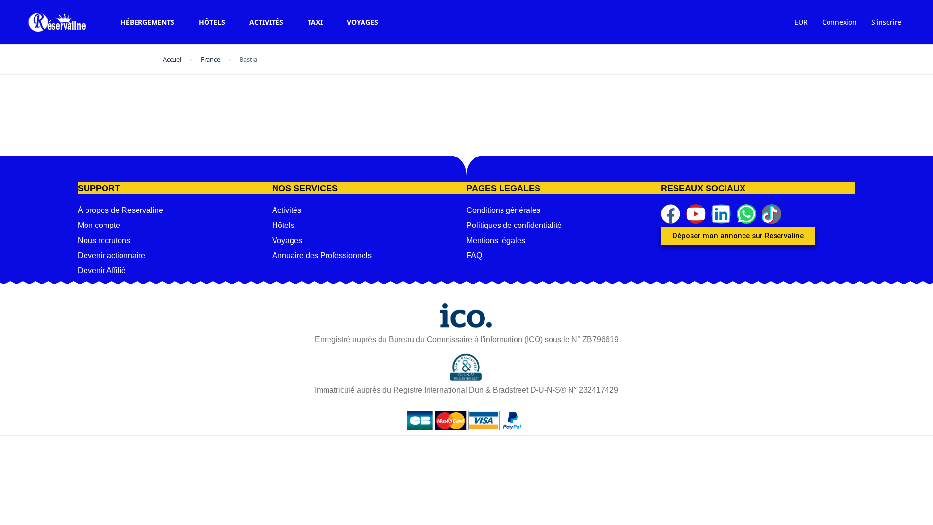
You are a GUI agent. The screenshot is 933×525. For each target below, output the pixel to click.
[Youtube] (696, 214)
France (210, 59)
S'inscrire (886, 22)
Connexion (839, 22)
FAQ (474, 255)
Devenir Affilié (102, 270)
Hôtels (212, 22)
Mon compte (99, 225)
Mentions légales (495, 240)
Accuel (172, 59)
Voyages (362, 22)
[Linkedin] (721, 214)
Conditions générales (503, 210)
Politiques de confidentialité (514, 225)
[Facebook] (670, 214)
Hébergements (147, 22)
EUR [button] (801, 22)
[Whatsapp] (746, 214)
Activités (266, 22)
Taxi (315, 22)
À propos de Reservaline (120, 210)
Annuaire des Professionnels (322, 255)
